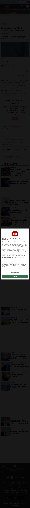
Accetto (15, 276)
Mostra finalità (15, 272)
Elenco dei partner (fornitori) (8, 267)
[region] (15, 254)
